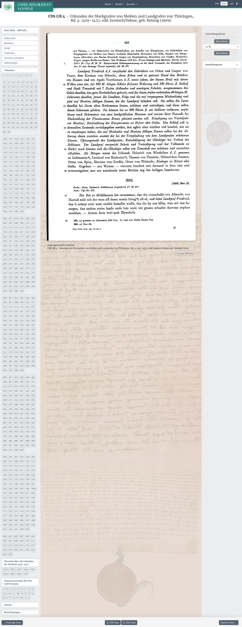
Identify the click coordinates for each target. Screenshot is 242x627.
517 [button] (33, 465)
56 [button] (31, 104)
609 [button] (21, 540)
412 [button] (4, 386)
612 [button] (4, 545)
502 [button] (16, 456)
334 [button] (27, 320)
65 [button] (36, 109)
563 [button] (27, 502)
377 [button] (33, 352)
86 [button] (22, 123)
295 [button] (33, 286)
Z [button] (28, 598)
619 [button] (10, 549)
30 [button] (22, 91)
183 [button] (33, 198)
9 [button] (30, 75)
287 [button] (21, 282)
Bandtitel (8, 43)
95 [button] (27, 127)
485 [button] (10, 440)
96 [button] (31, 127)
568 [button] (21, 506)
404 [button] (27, 377)
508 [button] (16, 461)
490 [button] (4, 445)
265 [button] (33, 263)
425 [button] (10, 395)
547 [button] (4, 493)
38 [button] (22, 95)
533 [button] (21, 479)
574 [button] (21, 511)
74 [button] (4, 118)
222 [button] (27, 232)
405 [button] (33, 377)
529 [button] (33, 475)
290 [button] (4, 286)
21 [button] (18, 86)
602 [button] (16, 536)
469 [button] (21, 427)
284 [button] (4, 282)
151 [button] (21, 175)
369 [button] (21, 347)
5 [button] (17, 75)
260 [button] (4, 263)
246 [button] (27, 250)
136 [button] (4, 166)
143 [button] (10, 170)
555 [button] (16, 497)
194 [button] (27, 207)
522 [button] (27, 470)
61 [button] (18, 109)
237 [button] (10, 245)
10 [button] (4, 82)
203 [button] (21, 218)
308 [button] (16, 302)
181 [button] (21, 198)
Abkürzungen (11, 63)
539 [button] (21, 484)
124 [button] (4, 157)
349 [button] (10, 334)
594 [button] (33, 524)
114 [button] (16, 148)
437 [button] (10, 404)
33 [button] (36, 91)
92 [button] (13, 127)
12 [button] (13, 82)
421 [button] (21, 391)
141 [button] (33, 166)
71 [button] (27, 114)
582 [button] (33, 515)
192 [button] (16, 207)
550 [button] (21, 493)
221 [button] (21, 232)
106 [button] (4, 143)
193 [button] (21, 207)
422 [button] (27, 391)
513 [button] (10, 465)
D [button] (19, 588)
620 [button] (16, 549)
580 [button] (21, 515)
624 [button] (4, 554)
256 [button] (16, 259)
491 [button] (10, 445)
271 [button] (33, 268)
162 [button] (16, 184)
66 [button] (4, 114)
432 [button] (16, 400)
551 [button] (27, 493)
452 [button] (27, 413)
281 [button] (21, 277)
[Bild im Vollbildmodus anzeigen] (196, 30)
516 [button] (27, 465)
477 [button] (33, 431)
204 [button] (27, 218)
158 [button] (27, 179)
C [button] (10, 588)
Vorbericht (9, 53)
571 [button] (4, 511)
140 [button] (27, 166)
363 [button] (21, 343)
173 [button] (10, 193)
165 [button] (33, 184)
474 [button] (16, 431)
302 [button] (16, 298)
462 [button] (16, 422)
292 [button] (16, 286)
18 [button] (4, 86)
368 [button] (16, 347)
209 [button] (21, 223)
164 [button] (27, 184)
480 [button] (16, 436)
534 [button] (27, 479)
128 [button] (27, 157)
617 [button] (33, 545)
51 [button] (9, 104)
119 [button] (10, 152)
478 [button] (4, 436)
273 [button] (10, 272)
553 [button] (4, 497)
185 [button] (10, 202)
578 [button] (10, 515)
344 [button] (16, 329)
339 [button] (21, 325)
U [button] (14, 598)
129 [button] (33, 157)
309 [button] (21, 302)
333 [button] (21, 320)
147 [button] (33, 170)
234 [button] (27, 241)
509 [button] (21, 461)
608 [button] (16, 540)
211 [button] (33, 223)
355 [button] (10, 338)
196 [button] (4, 211)
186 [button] (16, 202)
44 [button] (13, 100)
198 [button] (16, 211)
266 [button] (4, 268)
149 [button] (10, 175)
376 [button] (27, 352)
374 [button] (16, 352)
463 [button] (21, 422)
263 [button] (21, 263)
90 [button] (4, 127)
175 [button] (21, 193)
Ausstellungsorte (213, 64)
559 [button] (4, 502)
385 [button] (10, 361)
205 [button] (33, 218)
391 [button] (10, 365)
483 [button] (33, 436)
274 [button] (16, 272)
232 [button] (16, 241)
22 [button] (22, 86)
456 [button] (16, 418)
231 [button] (10, 241)
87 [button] (27, 123)
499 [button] (21, 449)
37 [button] (18, 95)
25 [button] (36, 86)
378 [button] (4, 356)
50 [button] (4, 104)
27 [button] (9, 91)
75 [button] (9, 118)
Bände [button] (108, 4)
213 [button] (10, 227)
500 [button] (4, 456)
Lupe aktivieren (184, 253)
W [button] (22, 598)
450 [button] (16, 413)
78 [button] (22, 118)
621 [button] (21, 549)
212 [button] (4, 227)
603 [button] (21, 536)
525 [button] (10, 475)
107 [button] (10, 143)
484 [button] (4, 440)
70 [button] (22, 114)
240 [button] (27, 245)
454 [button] (4, 418)
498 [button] (16, 449)
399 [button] (21, 370)
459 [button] (33, 418)
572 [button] (10, 511)
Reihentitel (9, 38)
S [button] (7, 598)
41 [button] (36, 95)
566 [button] (10, 506)
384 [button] (4, 361)
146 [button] (27, 170)
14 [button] (22, 82)
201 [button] (10, 218)
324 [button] (4, 316)
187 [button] (21, 202)
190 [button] (4, 207)
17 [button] (36, 82)
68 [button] (13, 114)
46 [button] (22, 100)
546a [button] (33, 488)
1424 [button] (5, 573)
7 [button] (24, 75)
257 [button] (21, 259)
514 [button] (16, 465)
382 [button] (27, 356)
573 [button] (16, 511)
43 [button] (9, 100)
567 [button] (16, 506)
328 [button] (27, 316)
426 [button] (16, 395)
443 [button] (10, 409)
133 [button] (21, 161)
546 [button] (27, 488)
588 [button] (33, 520)
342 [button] (4, 329)
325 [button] (10, 316)
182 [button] (27, 198)
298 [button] (16, 291)
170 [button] (27, 188)
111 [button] (33, 143)
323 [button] (33, 311)
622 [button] (27, 549)
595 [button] (4, 529)
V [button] (17, 598)
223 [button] (33, 232)
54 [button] (22, 104)
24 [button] (31, 86)
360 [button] (4, 343)
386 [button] (16, 361)
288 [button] (27, 282)
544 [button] (16, 488)
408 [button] (16, 381)
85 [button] (18, 123)
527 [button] (21, 475)
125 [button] (10, 157)
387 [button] (21, 361)
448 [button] (4, 413)
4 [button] (13, 75)
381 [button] (21, 356)
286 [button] (16, 282)
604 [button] (27, 536)
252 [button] (27, 254)
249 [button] (10, 254)
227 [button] (21, 236)
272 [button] (4, 272)
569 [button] (27, 506)
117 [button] (33, 148)
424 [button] (4, 395)
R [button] (3, 598)
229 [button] (33, 236)
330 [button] (4, 320)
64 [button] (31, 109)
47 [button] (27, 100)
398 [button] (16, 370)
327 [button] (21, 316)
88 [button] (31, 123)
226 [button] (16, 236)
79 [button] (27, 118)
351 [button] (21, 334)
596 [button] (10, 529)
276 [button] (27, 272)
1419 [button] (5, 569)
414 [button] (16, 386)
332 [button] (16, 320)
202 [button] (16, 218)
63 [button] (27, 109)
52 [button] (13, 104)
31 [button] (27, 91)
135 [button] (33, 161)
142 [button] (4, 170)
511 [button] (33, 461)
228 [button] (27, 236)
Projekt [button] (119, 4)
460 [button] (4, 422)
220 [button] (16, 232)
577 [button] (4, 515)
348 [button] (4, 334)
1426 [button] (19, 573)
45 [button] (18, 100)
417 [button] (33, 386)
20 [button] (13, 86)
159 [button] (33, 179)
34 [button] (4, 95)
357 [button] (21, 338)
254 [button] (4, 259)
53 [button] (18, 104)
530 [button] (4, 479)
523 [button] (33, 470)
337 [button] (10, 325)
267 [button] (10, 268)
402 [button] (16, 377)
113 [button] (10, 148)
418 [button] (4, 391)
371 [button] (33, 347)
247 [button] (33, 250)
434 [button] (27, 400)
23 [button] (27, 86)
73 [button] (36, 114)
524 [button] (4, 475)
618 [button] (4, 549)
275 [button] (21, 272)
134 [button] (27, 161)
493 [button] (21, 445)
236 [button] (4, 245)
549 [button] (16, 493)
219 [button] (10, 232)
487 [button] (21, 440)
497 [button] (10, 449)
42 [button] (4, 100)
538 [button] (16, 484)
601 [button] (10, 536)
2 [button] (7, 75)
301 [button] (10, 298)
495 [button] (33, 445)
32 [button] (31, 91)
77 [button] (18, 118)
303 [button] (21, 298)
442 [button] (4, 409)
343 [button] (10, 329)
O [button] (25, 593)
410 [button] (27, 381)
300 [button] (4, 298)
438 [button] (16, 404)
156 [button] (16, 179)
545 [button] (21, 488)
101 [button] (10, 139)
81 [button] (36, 118)
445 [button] (21, 409)
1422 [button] (25, 569)
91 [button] (9, 127)
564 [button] (33, 502)
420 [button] (16, 391)
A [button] (3, 588)
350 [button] (16, 334)
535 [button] (33, 479)
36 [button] (13, 95)
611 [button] (33, 540)
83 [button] (9, 123)
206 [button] (4, 223)
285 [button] (10, 282)
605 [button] (33, 536)
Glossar (8, 605)
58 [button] (4, 109)
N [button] (22, 593)
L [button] (14, 593)
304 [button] (27, 298)
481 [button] (21, 436)
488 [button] (27, 440)
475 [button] (21, 431)
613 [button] (10, 545)
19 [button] (9, 86)
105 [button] (33, 139)
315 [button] (21, 307)
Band (131, 622)
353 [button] (33, 334)
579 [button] (16, 515)
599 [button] (27, 529)
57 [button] (36, 104)
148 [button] (4, 175)
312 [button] (4, 307)
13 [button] (18, 82)
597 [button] (16, 529)
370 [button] (27, 347)
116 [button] (27, 148)
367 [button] (10, 347)
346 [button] (27, 329)
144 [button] (16, 170)
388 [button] (27, 361)
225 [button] (10, 236)
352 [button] (27, 334)
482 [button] (27, 436)
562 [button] (21, 502)
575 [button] (27, 511)
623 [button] (33, 549)
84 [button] (13, 123)
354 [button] (4, 338)
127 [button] (21, 157)
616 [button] (27, 545)
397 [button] (10, 370)
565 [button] (4, 506)
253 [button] (33, 254)
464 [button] (27, 422)
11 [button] (9, 82)
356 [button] (16, 338)
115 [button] (21, 148)
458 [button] (27, 418)
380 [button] (16, 356)
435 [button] (33, 400)
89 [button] (36, 123)
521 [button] (21, 470)
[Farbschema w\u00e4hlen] (237, 4)
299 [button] (21, 291)
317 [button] (33, 307)
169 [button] (21, 188)
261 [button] (10, 263)
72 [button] (31, 114)
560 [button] (10, 502)
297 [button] (10, 291)
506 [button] (4, 461)
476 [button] (27, 431)
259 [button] (33, 259)
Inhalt (7, 48)
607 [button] (10, 540)
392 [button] (16, 365)
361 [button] (10, 343)
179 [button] (10, 198)
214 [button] (16, 227)
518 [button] (4, 470)
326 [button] (16, 316)
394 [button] (27, 365)
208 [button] (16, 223)
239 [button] (21, 245)
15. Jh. (208, 46)
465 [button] (33, 422)
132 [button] (16, 161)
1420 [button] (12, 569)
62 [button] (22, 109)
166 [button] (4, 188)
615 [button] (21, 545)
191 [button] (10, 207)
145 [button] (21, 170)
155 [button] (10, 179)
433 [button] (21, 400)
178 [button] (4, 198)
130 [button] (4, 161)
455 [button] (10, 418)
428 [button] (27, 395)
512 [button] (4, 465)
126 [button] (16, 157)
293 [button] (21, 286)
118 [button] (4, 152)
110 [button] (27, 143)
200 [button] (4, 218)
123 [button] (33, 152)
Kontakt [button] (131, 4)
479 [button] (10, 436)
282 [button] (27, 277)
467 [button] (10, 427)
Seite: (217, 3)
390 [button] (4, 365)
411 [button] (33, 381)
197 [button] (10, 211)
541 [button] (33, 484)
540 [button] (27, 484)
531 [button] (10, 479)
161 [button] (10, 184)
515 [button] (21, 465)
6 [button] (20, 75)
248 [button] (4, 254)
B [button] (7, 588)
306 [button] (4, 302)
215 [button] (21, 227)
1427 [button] (25, 573)
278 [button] (4, 277)
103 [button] (21, 139)
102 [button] (16, 139)
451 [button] (21, 413)
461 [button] (10, 422)
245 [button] (21, 250)
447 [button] (33, 409)
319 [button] (10, 311)
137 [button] (10, 166)
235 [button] (33, 241)
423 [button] (33, 391)
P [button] (29, 593)
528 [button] (27, 475)
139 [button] (21, 166)
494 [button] (27, 445)
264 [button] (27, 263)
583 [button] (4, 520)
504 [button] (27, 456)
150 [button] (16, 175)
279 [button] (10, 277)
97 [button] (36, 127)
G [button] (29, 588)
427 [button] (21, 395)
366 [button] (4, 347)
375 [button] (21, 352)
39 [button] (27, 95)
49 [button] (36, 100)
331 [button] (10, 320)
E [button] (22, 588)
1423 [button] (32, 569)
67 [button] (9, 114)
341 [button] (33, 325)
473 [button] (10, 431)
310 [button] (27, 302)
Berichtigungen (12, 612)
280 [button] (16, 277)
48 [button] (31, 100)
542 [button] (4, 488)
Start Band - (15, 30)
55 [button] (27, 104)
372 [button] (4, 352)
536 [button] (4, 484)
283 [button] (33, 277)
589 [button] (4, 524)
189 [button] (33, 202)
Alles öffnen (222, 41)
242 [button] (4, 250)
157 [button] (21, 179)
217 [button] (33, 227)
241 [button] (33, 245)
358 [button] (27, 338)
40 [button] (31, 95)
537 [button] (10, 484)
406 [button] (4, 381)
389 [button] (33, 361)
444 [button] (16, 409)
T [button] (10, 598)
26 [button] (4, 91)
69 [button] (18, 114)
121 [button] (21, 152)
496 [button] (4, 449)
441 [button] (33, 404)
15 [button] (27, 82)
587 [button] (27, 520)
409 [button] (21, 381)
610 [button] (27, 540)
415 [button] (21, 386)
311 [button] (33, 302)
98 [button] (4, 132)
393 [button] (21, 365)
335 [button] (33, 320)
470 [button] (27, 427)
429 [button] (33, 395)
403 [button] (21, 377)
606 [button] (4, 540)
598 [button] (21, 529)
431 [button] (10, 400)
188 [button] (27, 202)
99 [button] (9, 132)
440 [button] (27, 404)
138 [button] (16, 166)
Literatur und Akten (14, 58)
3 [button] (10, 75)
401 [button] (10, 377)
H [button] (33, 588)
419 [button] (10, 391)
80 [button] (31, 118)
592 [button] (21, 524)
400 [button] (4, 377)
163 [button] (21, 184)
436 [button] (4, 404)
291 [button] (10, 286)
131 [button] (10, 161)
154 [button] (4, 179)
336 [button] (4, 325)
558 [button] (33, 497)
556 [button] (21, 497)
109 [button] (21, 143)
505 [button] (33, 456)
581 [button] (27, 515)
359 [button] (33, 338)
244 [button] (16, 250)
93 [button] (18, 127)
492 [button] (16, 445)
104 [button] (27, 139)
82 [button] (4, 123)
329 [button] (33, 316)
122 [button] (27, 152)
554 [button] (10, 497)
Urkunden (9, 70)
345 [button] (21, 329)
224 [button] (4, 236)
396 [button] (4, 370)
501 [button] (10, 456)
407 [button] (10, 381)
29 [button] (18, 91)
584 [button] (10, 520)
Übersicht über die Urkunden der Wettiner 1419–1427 (19, 563)
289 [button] (33, 282)
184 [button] (4, 202)
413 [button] (10, 386)
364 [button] (27, 343)
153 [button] (33, 175)
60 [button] (13, 109)
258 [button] (27, 259)
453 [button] (33, 413)
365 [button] (33, 343)
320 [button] (16, 311)
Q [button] (33, 593)
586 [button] (21, 520)
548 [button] (10, 493)
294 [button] (27, 286)
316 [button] (27, 307)
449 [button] (10, 413)
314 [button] (16, 307)
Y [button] (25, 598)
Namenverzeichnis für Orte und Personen (18, 582)
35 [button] (9, 95)
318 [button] (4, 311)
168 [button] (16, 188)
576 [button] (33, 511)
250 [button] (16, 254)
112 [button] (4, 148)
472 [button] (4, 431)
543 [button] (10, 488)
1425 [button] (12, 573)
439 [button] (21, 404)
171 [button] (33, 188)
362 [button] (16, 343)
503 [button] (21, 456)
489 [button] (33, 440)
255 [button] (10, 259)
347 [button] (33, 329)
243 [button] (10, 250)
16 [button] (31, 82)
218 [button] (4, 232)
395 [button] (33, 365)
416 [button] (27, 386)
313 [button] (10, 307)
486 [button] (16, 440)
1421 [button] (19, 569)
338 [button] (16, 325)
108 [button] (16, 143)
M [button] (18, 593)
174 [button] (16, 193)
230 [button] (4, 241)
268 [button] (16, 268)
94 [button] (22, 127)
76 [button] (13, 118)
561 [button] (16, 502)
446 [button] (27, 409)
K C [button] (10, 593)
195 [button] (33, 207)
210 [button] (27, 223)
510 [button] (27, 461)
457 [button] (21, 418)
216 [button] (27, 227)
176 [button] (27, 193)
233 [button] (21, 241)
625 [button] (10, 554)
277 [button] (33, 272)
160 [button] (4, 184)
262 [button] (16, 263)
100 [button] (4, 139)
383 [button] (33, 356)
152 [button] (27, 175)
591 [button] (16, 524)
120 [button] (16, 152)
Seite (114, 622)
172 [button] (4, 193)
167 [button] (10, 188)
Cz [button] (15, 588)
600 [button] (4, 536)
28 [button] (13, 91)
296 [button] (4, 291)
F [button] (25, 588)
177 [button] (33, 193)
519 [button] (10, 470)
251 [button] (21, 254)
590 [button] (10, 524)
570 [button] (33, 506)
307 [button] (10, 302)
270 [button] (27, 268)
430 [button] (4, 400)
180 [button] (16, 198)
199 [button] (21, 211)
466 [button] (4, 427)
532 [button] (16, 479)
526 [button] (16, 475)
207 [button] (10, 223)
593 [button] (27, 524)
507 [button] (10, 461)
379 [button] (10, 356)
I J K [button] (4, 593)
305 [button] (33, 298)
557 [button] (27, 497)
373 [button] (10, 352)
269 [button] (21, 268)
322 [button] (27, 311)
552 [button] (33, 493)
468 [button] (16, 427)
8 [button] (27, 75)
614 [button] (16, 545)
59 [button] (9, 109)
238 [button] (16, 245)
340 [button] (27, 325)
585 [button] (16, 520)
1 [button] (3, 75)
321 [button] (21, 311)
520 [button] (16, 470)
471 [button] (33, 427)
